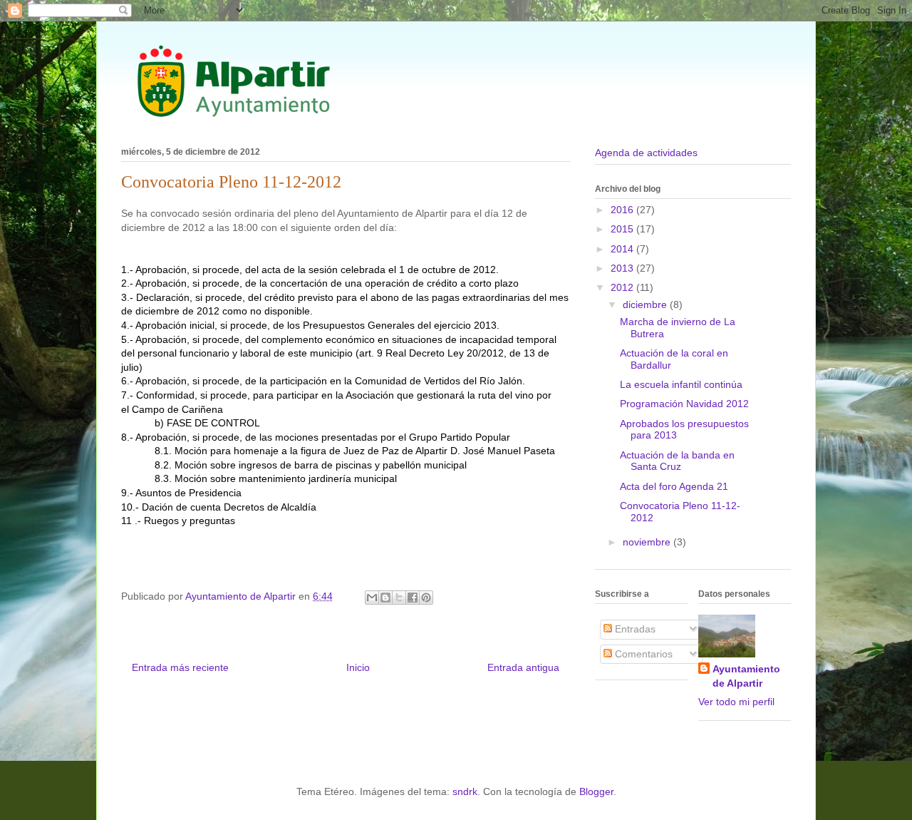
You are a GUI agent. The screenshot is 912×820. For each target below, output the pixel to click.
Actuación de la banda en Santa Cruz (677, 461)
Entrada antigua (523, 667)
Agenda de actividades (646, 152)
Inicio (358, 667)
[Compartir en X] (399, 597)
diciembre (646, 304)
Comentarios (642, 654)
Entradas (634, 629)
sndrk (464, 791)
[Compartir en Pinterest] (426, 597)
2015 (623, 229)
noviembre (648, 542)
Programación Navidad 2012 (684, 403)
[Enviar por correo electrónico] (372, 597)
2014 (623, 249)
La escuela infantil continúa (681, 384)
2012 (623, 287)
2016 (623, 209)
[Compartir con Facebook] (412, 597)
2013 (623, 268)
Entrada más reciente (180, 667)
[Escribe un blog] (385, 597)
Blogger (596, 791)
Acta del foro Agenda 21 (674, 486)
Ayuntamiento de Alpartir (746, 676)
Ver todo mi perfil (736, 701)
